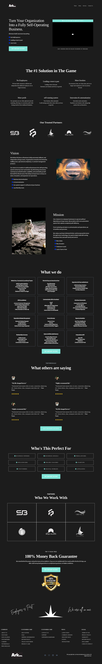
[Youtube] (57, 655)
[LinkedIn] (53, 655)
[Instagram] (49, 655)
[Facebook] (45, 655)
